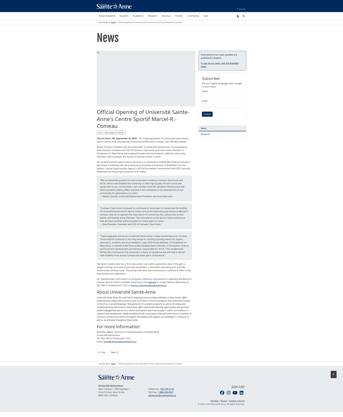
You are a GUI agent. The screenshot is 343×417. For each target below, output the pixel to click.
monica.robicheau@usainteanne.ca (148, 285)
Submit (207, 114)
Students (124, 15)
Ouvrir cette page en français (111, 132)
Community (193, 15)
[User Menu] (237, 16)
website (152, 282)
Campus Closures (237, 401)
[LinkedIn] (241, 393)
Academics (138, 15)
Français (241, 9)
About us (166, 15)
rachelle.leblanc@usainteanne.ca (119, 341)
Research (152, 15)
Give (205, 15)
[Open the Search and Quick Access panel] (243, 16)
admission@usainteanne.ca (162, 395)
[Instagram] (228, 393)
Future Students (107, 15)
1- (165, 392)
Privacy (224, 401)
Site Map (214, 401)
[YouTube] (235, 393)
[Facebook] (222, 393)
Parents (179, 15)
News (203, 128)
